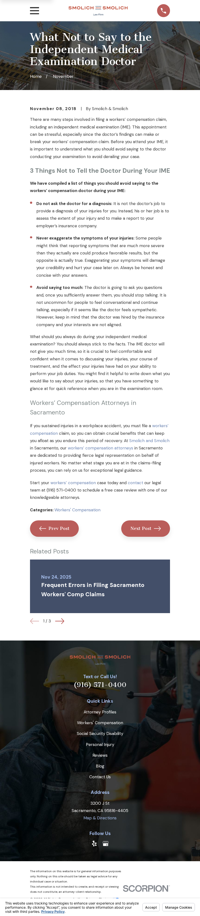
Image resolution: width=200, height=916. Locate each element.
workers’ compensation (73, 482)
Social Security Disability (100, 733)
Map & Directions (100, 818)
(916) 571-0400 (61, 490)
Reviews (100, 755)
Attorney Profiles (100, 712)
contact (135, 482)
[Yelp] (94, 844)
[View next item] (59, 621)
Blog (100, 766)
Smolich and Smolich (149, 440)
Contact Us (100, 776)
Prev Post (59, 528)
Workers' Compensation (77, 510)
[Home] (98, 10)
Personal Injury (100, 744)
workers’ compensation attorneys (100, 448)
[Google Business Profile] (106, 844)
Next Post (140, 528)
